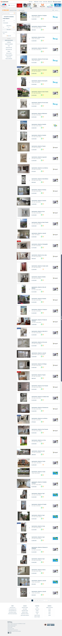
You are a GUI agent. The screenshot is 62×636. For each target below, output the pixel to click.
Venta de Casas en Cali (12, 607)
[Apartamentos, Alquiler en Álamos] (23, 570)
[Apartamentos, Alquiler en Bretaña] (23, 277)
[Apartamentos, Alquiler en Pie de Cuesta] (23, 59)
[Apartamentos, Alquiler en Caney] (23, 527)
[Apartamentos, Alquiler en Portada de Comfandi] (23, 321)
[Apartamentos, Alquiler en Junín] (23, 451)
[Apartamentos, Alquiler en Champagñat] (23, 245)
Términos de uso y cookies (11, 628)
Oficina (37, 607)
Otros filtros (8, 29)
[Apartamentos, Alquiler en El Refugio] (23, 364)
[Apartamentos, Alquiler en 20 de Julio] (23, 343)
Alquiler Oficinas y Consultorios (24, 613)
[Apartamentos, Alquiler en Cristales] (23, 27)
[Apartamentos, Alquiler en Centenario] (23, 70)
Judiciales (49, 615)
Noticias (40, 1)
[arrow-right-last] (48, 600)
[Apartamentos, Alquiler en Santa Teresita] (23, 92)
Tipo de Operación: (9, 19)
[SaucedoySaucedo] (55, 147)
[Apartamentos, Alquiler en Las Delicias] (23, 419)
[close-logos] (31, 8)
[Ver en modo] (53, 10)
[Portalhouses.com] (27, 5)
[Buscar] (14, 13)
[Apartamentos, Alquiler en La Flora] (23, 441)
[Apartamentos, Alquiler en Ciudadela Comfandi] (23, 483)
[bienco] (55, 17)
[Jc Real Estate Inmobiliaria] (58, 5)
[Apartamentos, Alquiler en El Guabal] (23, 505)
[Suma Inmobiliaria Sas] (35, 5)
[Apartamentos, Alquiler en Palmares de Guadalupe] (23, 548)
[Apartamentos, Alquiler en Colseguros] (23, 310)
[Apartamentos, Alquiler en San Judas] (23, 255)
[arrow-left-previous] (30, 600)
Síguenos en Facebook (37, 615)
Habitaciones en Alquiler (25, 612)
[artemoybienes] (55, 473)
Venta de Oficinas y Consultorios (12, 612)
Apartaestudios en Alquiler (25, 610)
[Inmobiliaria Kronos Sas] (50, 5)
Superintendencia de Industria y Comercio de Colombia (14, 631)
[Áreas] (11, 5)
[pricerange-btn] (14, 27)
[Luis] (4, 5)
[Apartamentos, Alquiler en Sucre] (23, 212)
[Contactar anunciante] (43, 19)
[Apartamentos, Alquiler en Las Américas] (23, 168)
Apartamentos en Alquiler (25, 607)
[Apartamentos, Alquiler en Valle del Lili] (23, 49)
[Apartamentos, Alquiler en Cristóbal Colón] (23, 397)
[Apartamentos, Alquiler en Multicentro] (23, 114)
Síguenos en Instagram (37, 616)
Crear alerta (9, 35)
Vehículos (49, 610)
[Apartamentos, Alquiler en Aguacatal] (23, 157)
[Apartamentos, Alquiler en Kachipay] (23, 190)
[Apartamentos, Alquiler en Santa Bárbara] (23, 179)
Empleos (50, 612)
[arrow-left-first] (28, 600)
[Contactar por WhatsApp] (42, 19)
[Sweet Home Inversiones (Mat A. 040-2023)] (42, 5)
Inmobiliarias (36, 1)
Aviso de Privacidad (10, 627)
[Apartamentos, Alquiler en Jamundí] (23, 234)
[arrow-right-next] (46, 600)
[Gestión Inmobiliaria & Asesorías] (19, 5)
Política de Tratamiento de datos (11, 626)
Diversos (49, 613)
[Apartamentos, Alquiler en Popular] (23, 147)
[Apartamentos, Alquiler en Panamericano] (23, 408)
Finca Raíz (30, 1)
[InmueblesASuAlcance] (55, 126)
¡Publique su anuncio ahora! (49, 607)
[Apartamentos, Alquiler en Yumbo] (23, 462)
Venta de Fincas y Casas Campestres (12, 613)
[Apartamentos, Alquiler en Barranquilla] (23, 81)
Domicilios (37, 610)
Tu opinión (61, 317)
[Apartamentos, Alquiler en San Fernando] (23, 386)
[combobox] (9, 13)
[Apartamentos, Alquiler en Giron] (23, 38)
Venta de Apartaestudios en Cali (12, 610)
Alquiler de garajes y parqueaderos (25, 615)
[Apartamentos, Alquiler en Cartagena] (23, 16)
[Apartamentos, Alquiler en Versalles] (23, 125)
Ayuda (37, 613)
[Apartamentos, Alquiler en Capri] (23, 494)
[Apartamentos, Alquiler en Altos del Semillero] (23, 288)
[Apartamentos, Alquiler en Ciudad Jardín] (23, 266)
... (44, 600)
